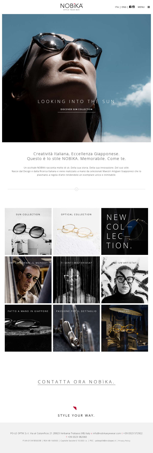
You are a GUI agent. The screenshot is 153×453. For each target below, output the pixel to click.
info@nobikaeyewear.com (107, 433)
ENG (124, 7)
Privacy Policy (124, 441)
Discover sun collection (76, 109)
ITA (117, 7)
